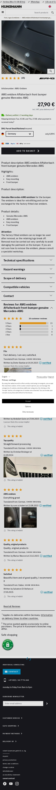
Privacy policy (42, 376)
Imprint (51, 376)
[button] (6, 376)
